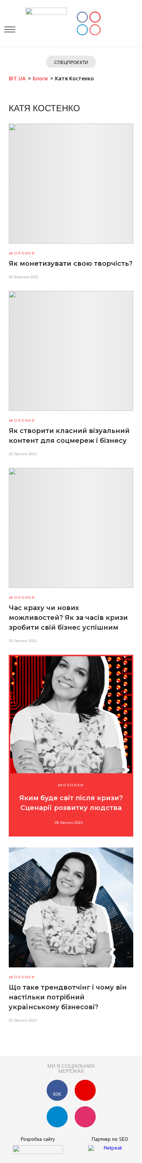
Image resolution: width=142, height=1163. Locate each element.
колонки (23, 253)
